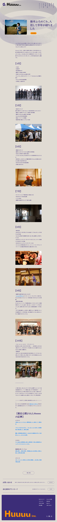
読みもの (51, 4)
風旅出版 (49, 4)
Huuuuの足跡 (47, 5)
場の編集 (45, 4)
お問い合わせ (53, 5)
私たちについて (39, 6)
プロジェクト (41, 5)
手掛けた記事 (43, 5)
